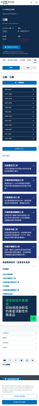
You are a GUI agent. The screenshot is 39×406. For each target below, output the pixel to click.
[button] (11, 47)
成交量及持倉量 (13, 60)
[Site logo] (7, 2)
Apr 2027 (8, 120)
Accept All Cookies (19, 402)
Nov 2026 (8, 98)
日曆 (35, 60)
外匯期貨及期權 (9, 9)
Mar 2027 (8, 116)
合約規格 (22, 60)
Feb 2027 (8, 112)
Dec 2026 (8, 103)
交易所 (4, 347)
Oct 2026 (8, 94)
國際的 (4, 338)
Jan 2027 (8, 107)
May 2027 (8, 125)
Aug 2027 (8, 138)
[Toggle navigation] (36, 2)
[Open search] (31, 2)
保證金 (29, 60)
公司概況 (5, 333)
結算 (4, 60)
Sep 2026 (8, 89)
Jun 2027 (8, 129)
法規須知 (5, 343)
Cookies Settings (19, 396)
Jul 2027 (8, 134)
